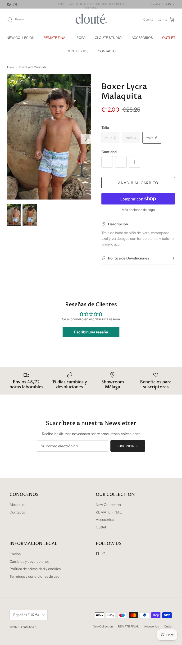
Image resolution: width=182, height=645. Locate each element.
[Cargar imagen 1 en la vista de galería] (49, 137)
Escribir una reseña (91, 332)
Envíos (15, 554)
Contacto (17, 512)
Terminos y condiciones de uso (34, 576)
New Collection (108, 504)
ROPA (81, 38)
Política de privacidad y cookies (35, 569)
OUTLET (168, 38)
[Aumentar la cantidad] (134, 162)
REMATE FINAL (55, 38)
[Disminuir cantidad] (107, 162)
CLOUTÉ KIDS (78, 51)
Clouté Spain (28, 627)
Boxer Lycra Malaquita (32, 66)
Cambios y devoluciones (29, 561)
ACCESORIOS (142, 38)
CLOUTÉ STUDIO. (108, 38)
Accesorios (105, 519)
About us (16, 504)
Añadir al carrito (138, 183)
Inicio (10, 66)
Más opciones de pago (138, 210)
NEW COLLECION (20, 38)
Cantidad (109, 152)
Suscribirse (128, 446)
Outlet (101, 527)
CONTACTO (107, 51)
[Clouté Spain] (91, 19)
